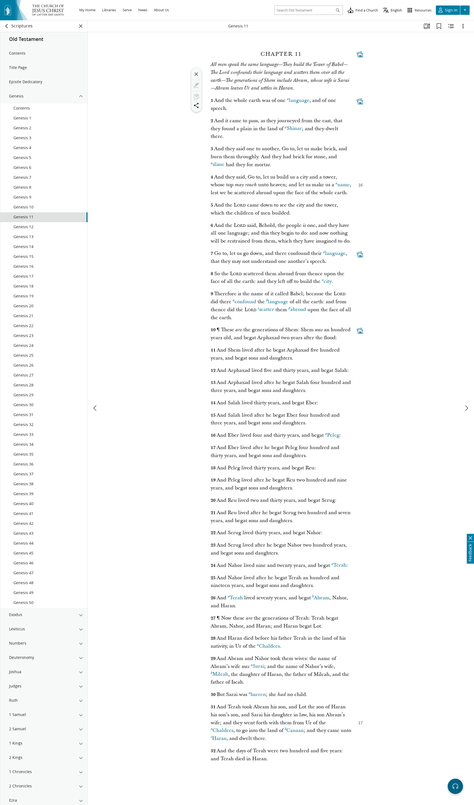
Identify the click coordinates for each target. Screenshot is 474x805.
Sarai (258, 666)
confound (245, 301)
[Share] (196, 105)
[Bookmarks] (438, 26)
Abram (321, 597)
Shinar (294, 128)
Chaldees (269, 646)
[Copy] (196, 96)
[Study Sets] (426, 26)
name (343, 184)
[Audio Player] (455, 786)
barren (258, 694)
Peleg (333, 435)
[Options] (463, 26)
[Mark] (196, 85)
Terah (339, 565)
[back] (6, 26)
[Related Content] (450, 26)
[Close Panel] (81, 26)
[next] (466, 408)
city (328, 281)
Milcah (220, 674)
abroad (298, 309)
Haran (219, 738)
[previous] (95, 408)
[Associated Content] (360, 54)
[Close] (196, 74)
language (299, 100)
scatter (266, 309)
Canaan (295, 730)
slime (218, 164)
